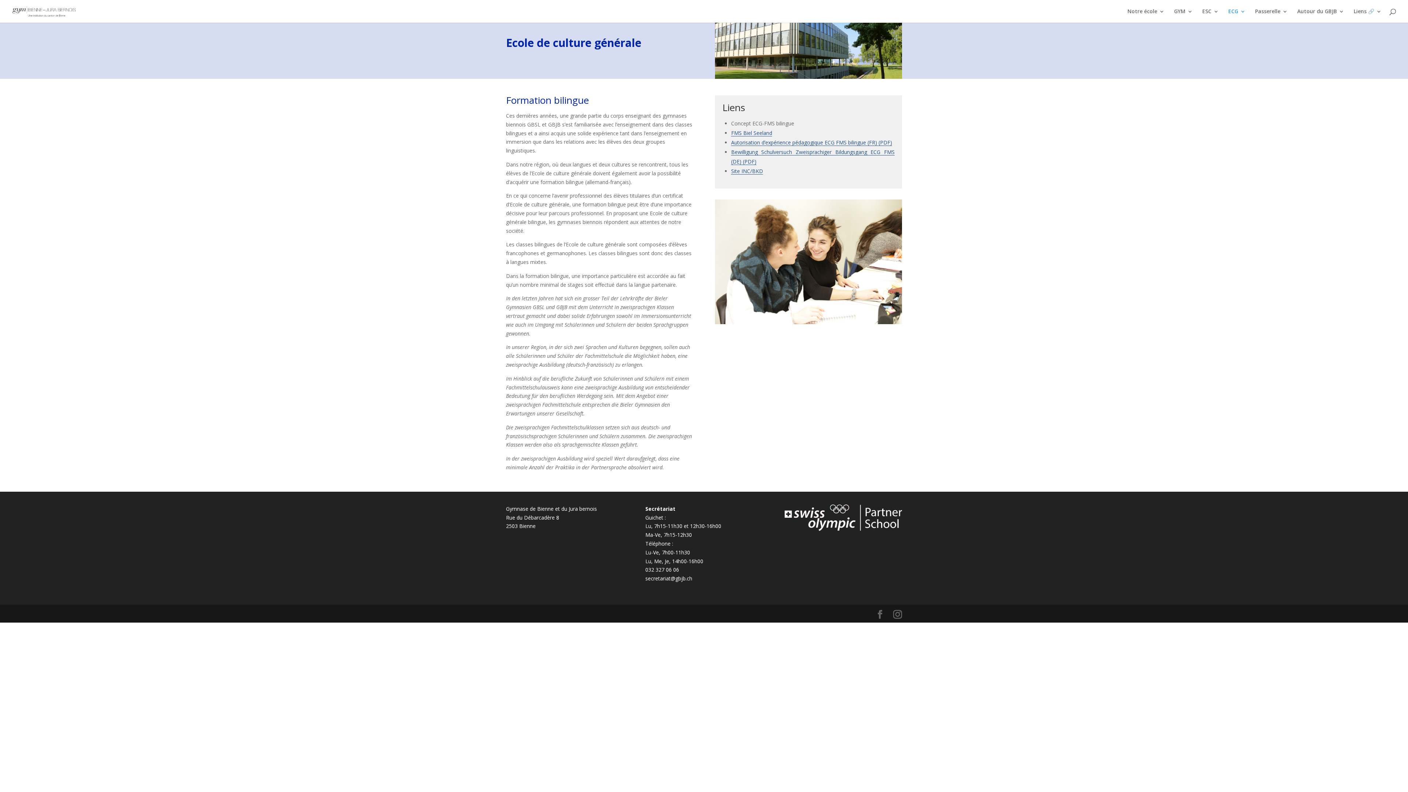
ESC (1206, 12)
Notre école (1142, 12)
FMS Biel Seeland (751, 132)
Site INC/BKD (747, 171)
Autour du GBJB (1317, 12)
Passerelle (1267, 12)
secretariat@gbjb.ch (668, 578)
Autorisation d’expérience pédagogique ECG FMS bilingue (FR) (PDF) (811, 142)
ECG (1233, 12)
